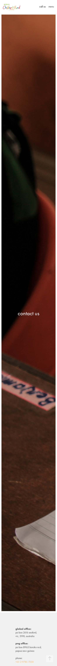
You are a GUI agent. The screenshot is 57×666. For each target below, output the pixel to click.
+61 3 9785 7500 (24, 661)
